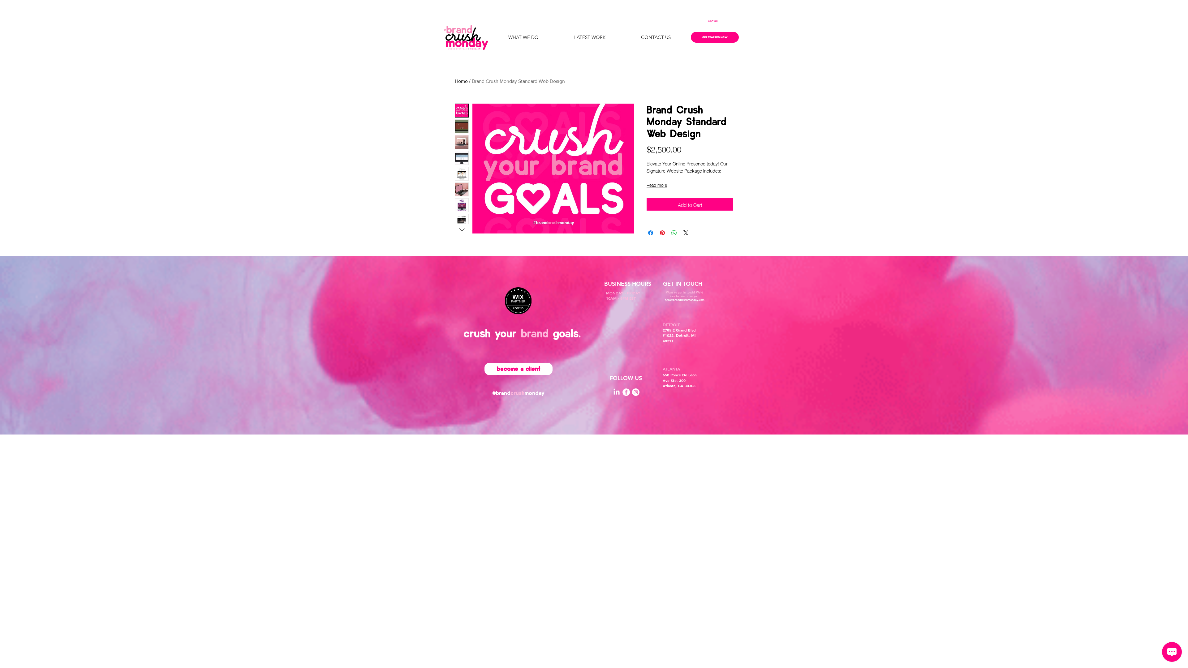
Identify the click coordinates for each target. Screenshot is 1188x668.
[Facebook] (626, 392)
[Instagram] (635, 392)
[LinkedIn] (616, 392)
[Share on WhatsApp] (674, 233)
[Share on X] (686, 233)
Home (461, 81)
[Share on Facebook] (650, 233)
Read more (657, 184)
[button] (714, 21)
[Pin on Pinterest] (662, 233)
